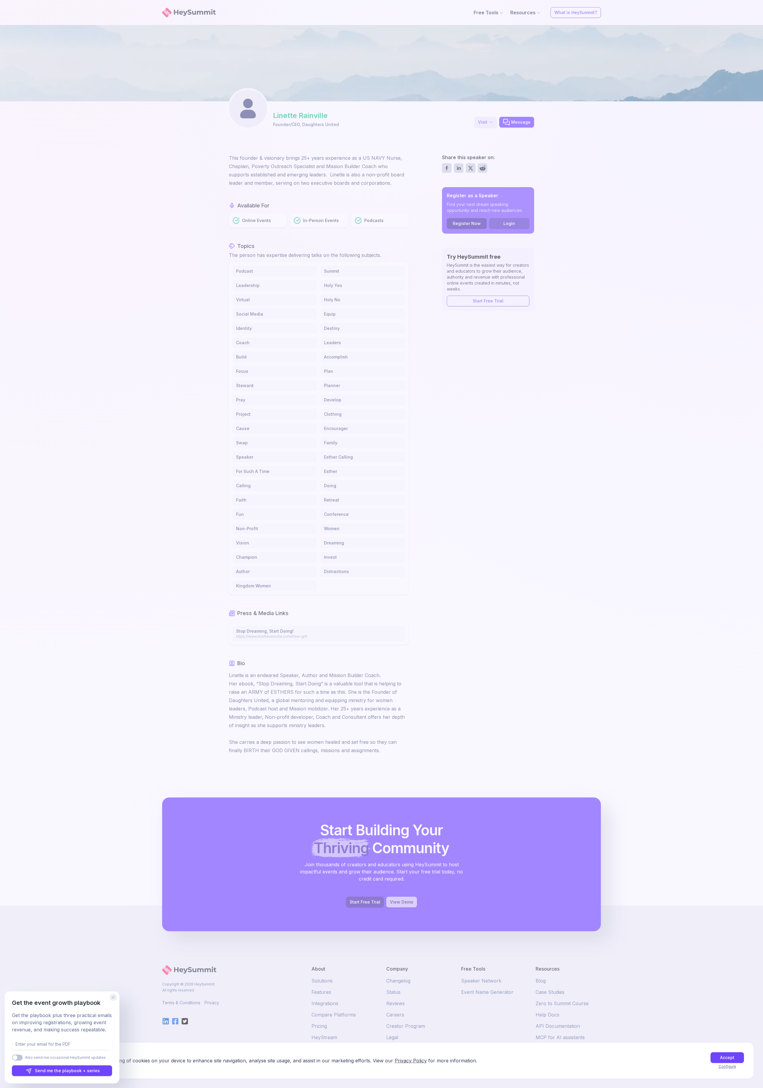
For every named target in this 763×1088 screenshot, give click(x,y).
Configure (727, 1066)
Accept (727, 1057)
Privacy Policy (411, 1061)
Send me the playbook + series (67, 1070)
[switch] (17, 1058)
